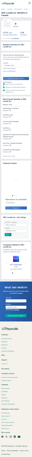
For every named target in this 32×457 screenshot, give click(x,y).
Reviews (15, 26)
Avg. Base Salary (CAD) (10, 35)
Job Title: (8, 298)
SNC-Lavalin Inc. (18, 9)
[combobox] (16, 65)
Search (8, 234)
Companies (9, 9)
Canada (3, 9)
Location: (5, 63)
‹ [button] (14, 180)
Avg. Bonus (23, 35)
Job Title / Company (11, 222)
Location (7, 228)
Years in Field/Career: (9, 71)
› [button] (18, 180)
